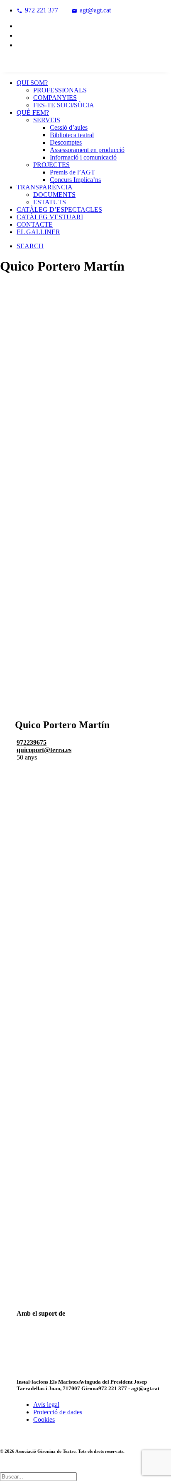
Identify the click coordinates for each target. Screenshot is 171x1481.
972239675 (31, 742)
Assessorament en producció (87, 149)
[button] (30, 245)
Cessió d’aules (69, 127)
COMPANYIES (55, 97)
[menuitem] (94, 10)
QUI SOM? (32, 82)
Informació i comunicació (83, 157)
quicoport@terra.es (44, 749)
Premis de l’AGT (72, 172)
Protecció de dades (57, 1412)
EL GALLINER (38, 231)
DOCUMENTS (54, 194)
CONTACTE (35, 224)
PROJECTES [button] (51, 164)
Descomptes (66, 142)
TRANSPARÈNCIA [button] (45, 187)
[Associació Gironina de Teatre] (85, 64)
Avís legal (46, 1404)
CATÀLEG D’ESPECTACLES (59, 209)
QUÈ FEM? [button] (33, 112)
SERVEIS (46, 119)
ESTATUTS (49, 202)
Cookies (44, 1419)
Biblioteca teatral (72, 134)
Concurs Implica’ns (75, 179)
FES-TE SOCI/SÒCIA (63, 105)
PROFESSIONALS (60, 90)
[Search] (38, 1476)
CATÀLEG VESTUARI (50, 216)
